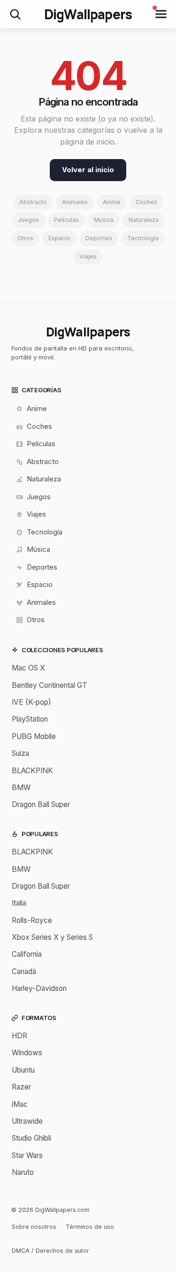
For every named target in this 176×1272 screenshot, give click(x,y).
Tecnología (143, 238)
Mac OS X (28, 667)
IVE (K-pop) (31, 702)
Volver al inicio (88, 169)
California (27, 954)
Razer (21, 1086)
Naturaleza (144, 219)
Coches (146, 202)
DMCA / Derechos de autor (50, 1250)
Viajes (88, 256)
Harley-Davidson (39, 988)
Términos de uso (90, 1226)
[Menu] (161, 14)
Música (104, 219)
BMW (21, 787)
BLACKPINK (32, 770)
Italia (19, 903)
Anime (112, 202)
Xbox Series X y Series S (52, 937)
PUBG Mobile (34, 736)
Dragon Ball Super (41, 804)
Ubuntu (23, 1070)
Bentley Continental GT (49, 685)
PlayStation (30, 719)
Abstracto (33, 202)
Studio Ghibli (31, 1138)
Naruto (23, 1172)
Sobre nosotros (34, 1226)
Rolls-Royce (32, 920)
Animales (75, 202)
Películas (66, 219)
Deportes (98, 238)
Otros (25, 238)
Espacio (59, 238)
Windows (27, 1052)
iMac (20, 1104)
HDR (19, 1035)
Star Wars (27, 1155)
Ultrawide (27, 1121)
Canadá (24, 971)
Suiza (20, 753)
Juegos (28, 219)
